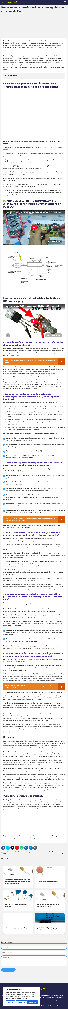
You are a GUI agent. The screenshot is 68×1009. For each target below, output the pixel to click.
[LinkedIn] (26, 848)
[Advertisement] (34, 25)
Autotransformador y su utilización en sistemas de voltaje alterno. (16, 852)
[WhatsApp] (22, 848)
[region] (21, 996)
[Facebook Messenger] (8, 848)
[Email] (35, 848)
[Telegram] (31, 848)
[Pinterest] (17, 848)
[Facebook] (3, 848)
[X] (12, 848)
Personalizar (10, 1002)
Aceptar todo (32, 1002)
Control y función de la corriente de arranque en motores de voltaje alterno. (50, 852)
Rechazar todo (21, 1002)
